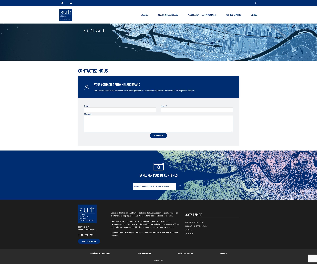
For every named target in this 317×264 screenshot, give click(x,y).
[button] (256, 3)
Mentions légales (185, 253)
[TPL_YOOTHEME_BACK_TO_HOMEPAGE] (65, 15)
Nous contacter (89, 241)
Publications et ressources (196, 226)
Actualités (189, 234)
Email (164, 106)
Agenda (188, 230)
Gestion (223, 253)
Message (87, 114)
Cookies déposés (144, 253)
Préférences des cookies (100, 253)
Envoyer (159, 136)
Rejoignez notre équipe (194, 222)
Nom (87, 106)
